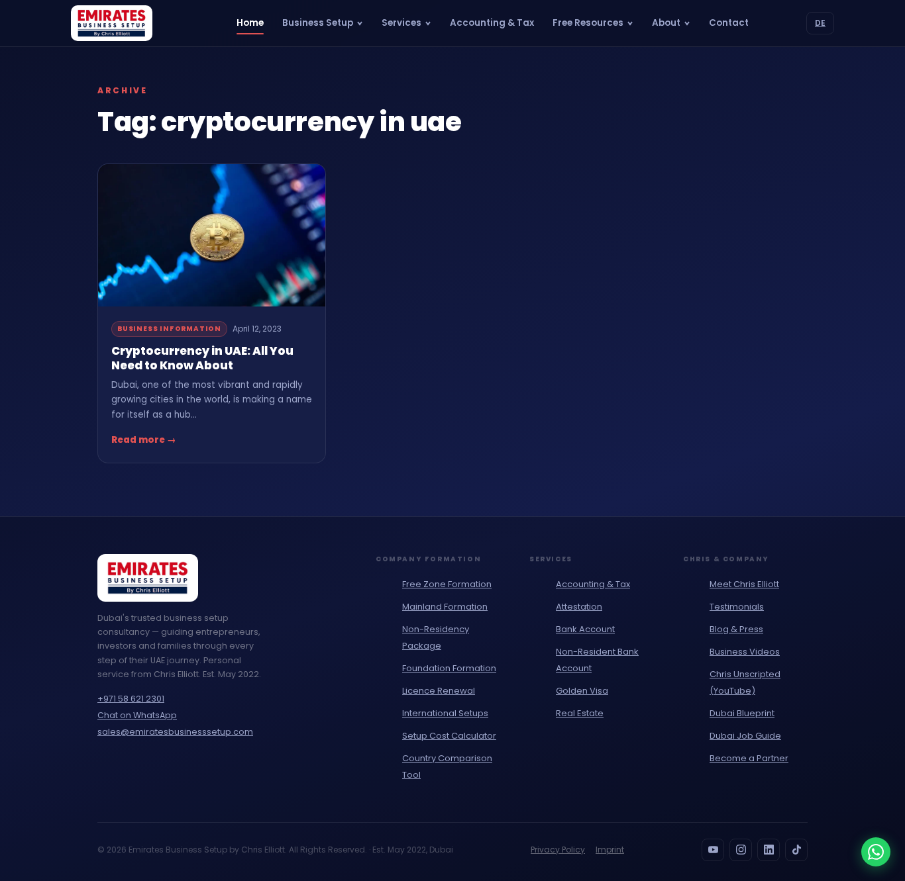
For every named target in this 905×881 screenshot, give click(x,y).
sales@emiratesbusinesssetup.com (175, 731)
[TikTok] (796, 850)
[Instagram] (740, 850)
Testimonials (737, 606)
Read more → (143, 440)
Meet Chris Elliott (744, 584)
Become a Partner (749, 758)
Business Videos (745, 651)
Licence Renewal (438, 690)
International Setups (445, 713)
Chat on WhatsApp (137, 715)
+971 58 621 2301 (130, 698)
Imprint (610, 849)
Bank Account (585, 629)
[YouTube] (713, 850)
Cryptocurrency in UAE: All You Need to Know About (202, 358)
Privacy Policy (558, 849)
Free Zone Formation (447, 584)
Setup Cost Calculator (449, 735)
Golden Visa (582, 690)
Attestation (579, 606)
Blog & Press (736, 629)
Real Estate (580, 713)
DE (820, 22)
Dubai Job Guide (745, 735)
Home (250, 23)
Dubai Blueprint (742, 713)
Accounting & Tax (492, 23)
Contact (729, 23)
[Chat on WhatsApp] (875, 851)
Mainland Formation (445, 606)
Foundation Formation (449, 668)
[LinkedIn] (768, 850)
